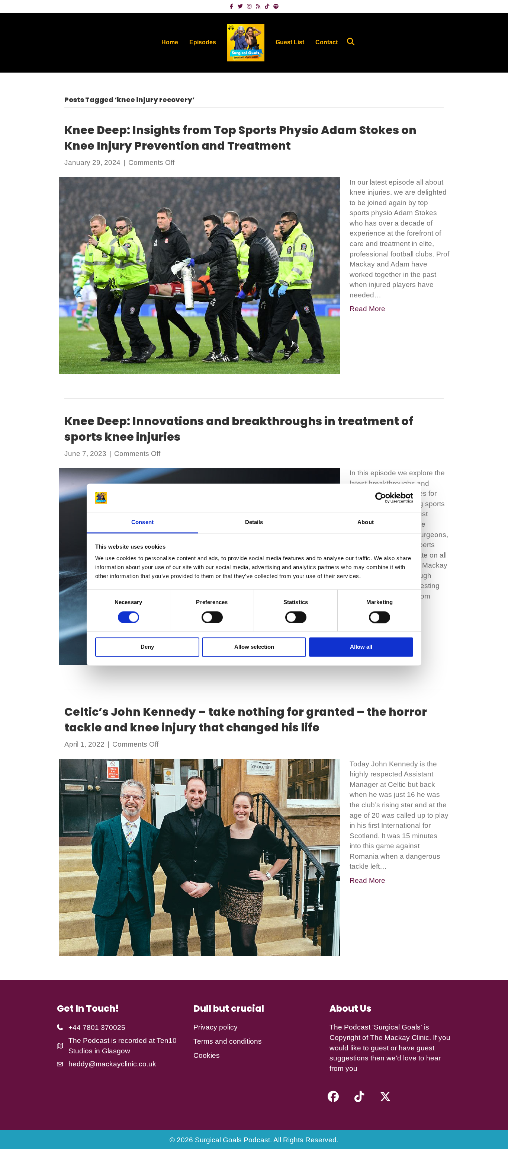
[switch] (212, 617)
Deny (147, 647)
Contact (326, 42)
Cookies (206, 1055)
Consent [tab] (142, 522)
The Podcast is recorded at (112, 1040)
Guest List (290, 42)
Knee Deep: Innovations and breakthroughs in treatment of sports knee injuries (238, 429)
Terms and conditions (227, 1041)
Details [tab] (254, 522)
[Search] (348, 41)
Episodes (202, 42)
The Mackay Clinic (399, 1037)
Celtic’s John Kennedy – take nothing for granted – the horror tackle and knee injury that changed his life (245, 719)
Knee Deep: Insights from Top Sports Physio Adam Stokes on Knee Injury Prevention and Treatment (240, 138)
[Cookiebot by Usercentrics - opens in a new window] (380, 497)
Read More (367, 309)
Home (169, 42)
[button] (333, 1096)
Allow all (361, 647)
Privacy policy (215, 1027)
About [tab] (365, 522)
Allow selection (254, 647)
